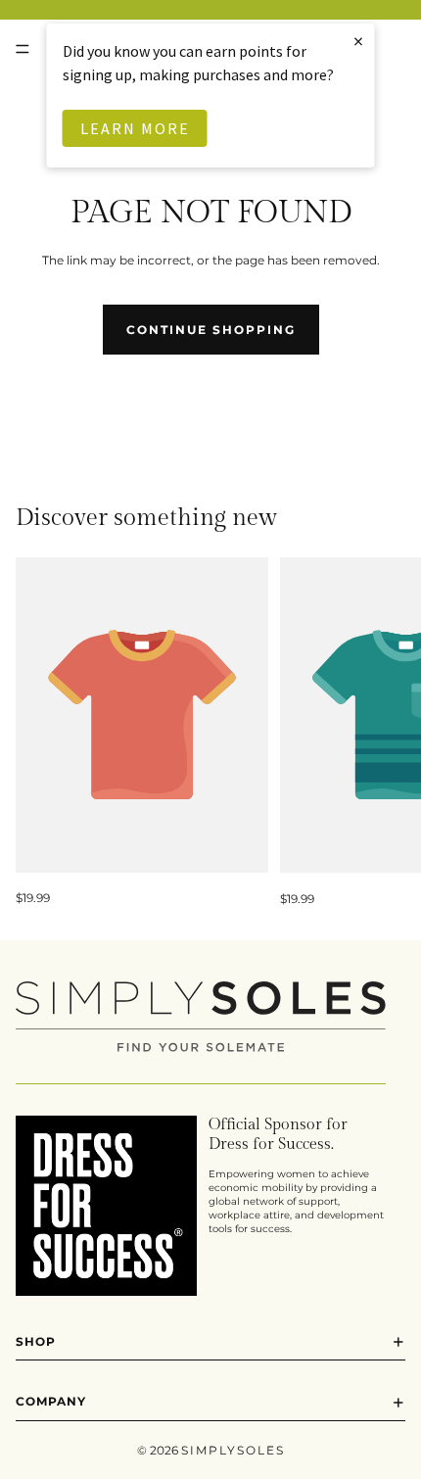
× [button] (359, 40)
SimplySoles (233, 1450)
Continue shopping (211, 329)
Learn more (135, 128)
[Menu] (22, 49)
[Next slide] (383, 732)
